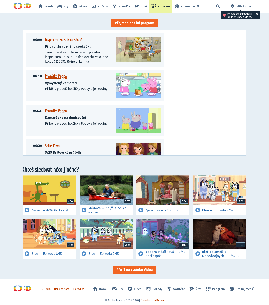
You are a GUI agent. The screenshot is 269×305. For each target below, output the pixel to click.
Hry (66, 6)
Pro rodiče (78, 289)
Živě (144, 6)
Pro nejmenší (190, 6)
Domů (48, 6)
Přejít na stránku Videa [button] (134, 269)
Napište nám (61, 289)
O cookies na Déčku (152, 300)
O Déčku (46, 289)
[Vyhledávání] (218, 6)
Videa (83, 6)
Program (164, 6)
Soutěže (124, 6)
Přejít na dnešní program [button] (134, 22)
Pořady (103, 6)
